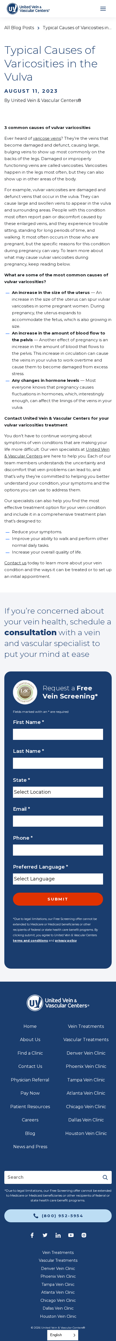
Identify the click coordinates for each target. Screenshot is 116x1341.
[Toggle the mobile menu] (103, 8)
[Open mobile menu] (103, 8)
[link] (28, 9)
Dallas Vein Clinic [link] (86, 1120)
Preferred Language (40, 867)
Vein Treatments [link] (86, 1026)
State (21, 780)
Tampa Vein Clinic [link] (86, 1079)
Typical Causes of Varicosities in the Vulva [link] (77, 28)
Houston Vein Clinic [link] (86, 1133)
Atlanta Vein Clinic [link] (86, 1093)
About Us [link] (30, 1039)
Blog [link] (30, 1133)
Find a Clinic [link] (30, 1053)
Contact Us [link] (30, 1066)
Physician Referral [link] (30, 1079)
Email (21, 809)
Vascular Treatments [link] (85, 1039)
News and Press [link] (30, 1146)
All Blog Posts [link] (19, 28)
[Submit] (105, 1177)
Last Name (28, 751)
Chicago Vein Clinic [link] (86, 1106)
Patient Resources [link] (30, 1106)
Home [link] (30, 1026)
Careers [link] (30, 1120)
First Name (28, 722)
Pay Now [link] (30, 1093)
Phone (23, 838)
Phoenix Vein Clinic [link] (86, 1066)
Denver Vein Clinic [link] (86, 1053)
